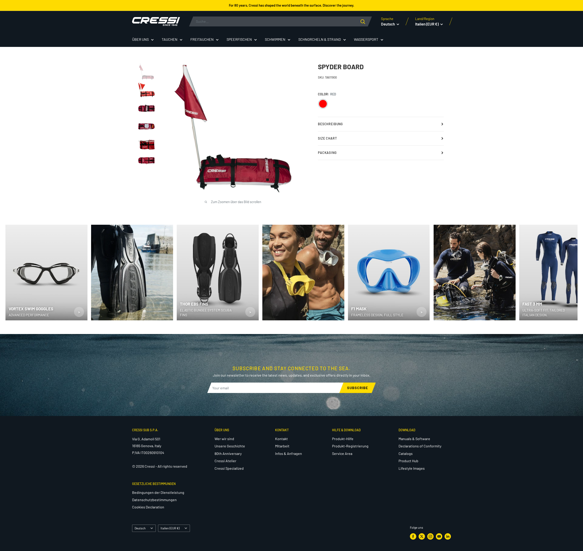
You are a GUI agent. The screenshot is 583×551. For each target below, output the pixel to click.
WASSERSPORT (366, 39)
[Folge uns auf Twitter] (422, 536)
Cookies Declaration (148, 507)
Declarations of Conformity (420, 446)
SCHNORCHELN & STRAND (319, 39)
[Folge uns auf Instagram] (430, 536)
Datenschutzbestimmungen (154, 499)
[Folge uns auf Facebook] (413, 536)
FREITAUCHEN (202, 39)
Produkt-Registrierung (350, 446)
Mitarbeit (282, 446)
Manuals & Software (414, 438)
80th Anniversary (228, 453)
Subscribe (357, 387)
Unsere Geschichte (230, 446)
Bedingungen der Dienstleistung (158, 492)
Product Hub (408, 461)
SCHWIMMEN (275, 39)
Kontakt (281, 438)
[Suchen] (366, 21)
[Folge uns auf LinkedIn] (448, 536)
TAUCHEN (169, 39)
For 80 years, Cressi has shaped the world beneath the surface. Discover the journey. (291, 5)
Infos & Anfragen (288, 453)
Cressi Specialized (229, 468)
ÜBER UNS (140, 39)
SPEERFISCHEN (239, 39)
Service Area (342, 453)
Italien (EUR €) (170, 528)
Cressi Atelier (225, 461)
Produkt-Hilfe (342, 438)
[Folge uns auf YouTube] (439, 536)
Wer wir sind (224, 438)
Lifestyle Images (412, 468)
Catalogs (406, 453)
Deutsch (140, 528)
